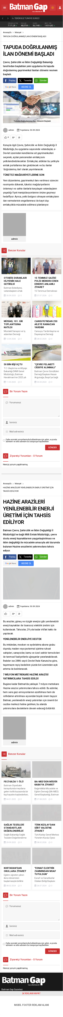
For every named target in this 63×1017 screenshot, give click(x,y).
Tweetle (28, 80)
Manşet (18, 32)
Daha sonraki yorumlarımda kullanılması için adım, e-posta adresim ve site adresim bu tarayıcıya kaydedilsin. (31, 440)
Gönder (43, 80)
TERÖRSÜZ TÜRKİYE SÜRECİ (26, 18)
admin (11, 130)
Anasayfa (7, 32)
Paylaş (12, 80)
